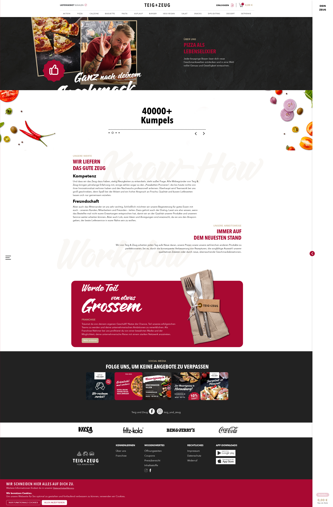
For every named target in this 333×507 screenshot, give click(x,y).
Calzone (94, 13)
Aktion (66, 13)
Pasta (124, 13)
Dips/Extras (214, 13)
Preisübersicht (152, 460)
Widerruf (192, 460)
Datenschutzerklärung (63, 488)
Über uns (121, 451)
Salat (184, 13)
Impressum (193, 451)
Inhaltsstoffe (151, 465)
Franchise (121, 455)
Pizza (80, 13)
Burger (153, 13)
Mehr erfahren (90, 340)
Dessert (230, 13)
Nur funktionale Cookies (23, 502)
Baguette (110, 13)
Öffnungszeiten (153, 451)
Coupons (149, 455)
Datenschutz (194, 455)
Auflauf (138, 13)
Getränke (246, 13)
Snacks (198, 13)
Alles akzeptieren (54, 502)
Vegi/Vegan (169, 13)
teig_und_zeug (172, 412)
